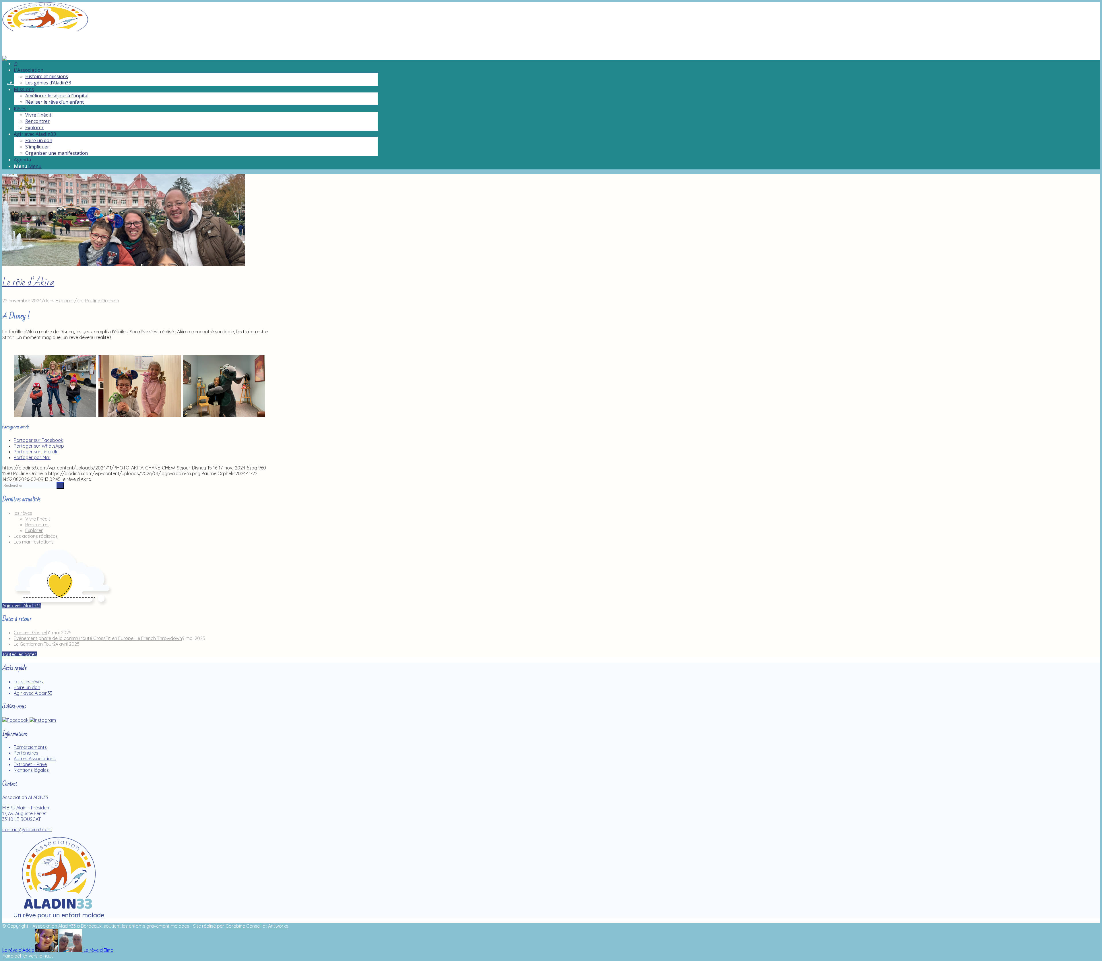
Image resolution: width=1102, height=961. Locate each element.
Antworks (278, 926)
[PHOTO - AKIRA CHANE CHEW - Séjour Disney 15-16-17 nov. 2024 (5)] (123, 264)
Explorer (64, 300)
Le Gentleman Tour (33, 644)
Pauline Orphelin (102, 300)
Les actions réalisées (36, 536)
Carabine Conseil (243, 926)
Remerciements (30, 747)
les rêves (23, 513)
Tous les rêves (28, 682)
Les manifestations (34, 542)
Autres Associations (35, 758)
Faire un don (27, 687)
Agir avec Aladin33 (33, 693)
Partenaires (26, 753)
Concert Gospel (30, 632)
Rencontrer (37, 524)
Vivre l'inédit (37, 519)
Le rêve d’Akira (28, 282)
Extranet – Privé (30, 764)
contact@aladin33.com (27, 829)
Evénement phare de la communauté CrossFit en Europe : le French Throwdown (98, 638)
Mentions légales (31, 770)
